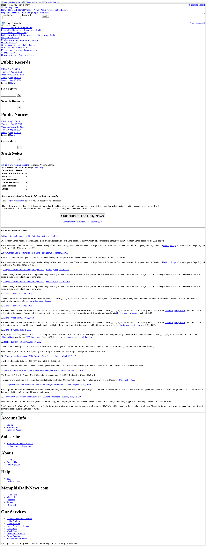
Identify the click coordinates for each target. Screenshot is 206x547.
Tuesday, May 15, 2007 (72, 397)
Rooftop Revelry (10, 342)
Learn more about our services (76, 222)
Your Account (13, 12)
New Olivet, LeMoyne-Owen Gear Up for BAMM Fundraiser (32, 397)
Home (4, 10)
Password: (26, 15)
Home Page (12, 495)
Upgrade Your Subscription (19, 446)
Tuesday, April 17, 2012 (30, 342)
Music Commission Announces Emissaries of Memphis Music (31, 370)
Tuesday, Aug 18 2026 (11, 77)
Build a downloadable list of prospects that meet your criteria (28, 35)
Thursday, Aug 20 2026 (11, 72)
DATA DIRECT (8, 42)
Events (6, 293)
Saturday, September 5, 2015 (45, 236)
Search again (40, 167)
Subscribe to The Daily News (20, 443)
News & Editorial (16, 10)
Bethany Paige (169, 245)
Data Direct (12, 528)
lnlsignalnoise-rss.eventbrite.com (77, 337)
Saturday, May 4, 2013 (21, 330)
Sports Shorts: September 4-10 (16, 236)
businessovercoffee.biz (127, 313)
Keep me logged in (12, 23)
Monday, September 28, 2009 (77, 384)
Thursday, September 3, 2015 (55, 253)
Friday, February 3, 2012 (72, 370)
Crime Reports (13, 536)
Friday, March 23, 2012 (65, 356)
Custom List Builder (16, 533)
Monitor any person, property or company (19, 40)
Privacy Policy (13, 465)
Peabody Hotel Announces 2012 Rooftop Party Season (28, 356)
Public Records (61, 10)
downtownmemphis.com (41, 301)
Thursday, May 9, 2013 (21, 306)
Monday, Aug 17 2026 (11, 80)
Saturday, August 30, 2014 (57, 269)
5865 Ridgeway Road (175, 310)
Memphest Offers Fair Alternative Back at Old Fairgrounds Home (33, 384)
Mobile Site (12, 497)
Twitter (10, 502)
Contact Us (26, 12)
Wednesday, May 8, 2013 (22, 318)
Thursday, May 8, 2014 (21, 293)
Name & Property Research (19, 526)
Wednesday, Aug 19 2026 (12, 75)
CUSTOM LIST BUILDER (13, 32)
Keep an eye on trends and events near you (20, 50)
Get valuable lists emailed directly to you (19, 45)
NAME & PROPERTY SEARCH (16, 27)
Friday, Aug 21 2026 (10, 69)
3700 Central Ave (126, 380)
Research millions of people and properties (20, 30)
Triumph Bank (7, 337)
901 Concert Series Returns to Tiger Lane (21, 253)
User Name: (8, 15)
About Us (11, 460)
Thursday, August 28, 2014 (58, 281)
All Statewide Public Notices (19, 518)
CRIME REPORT (9, 53)
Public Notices (46, 10)
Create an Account (15, 430)
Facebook (11, 500)
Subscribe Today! (196, 5)
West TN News (32, 10)
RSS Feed (11, 505)
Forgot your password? (197, 23)
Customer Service (14, 481)
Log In (35, 12)
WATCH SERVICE (10, 37)
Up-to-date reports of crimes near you (17, 55)
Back (12, 83)
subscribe (20, 201)
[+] (40, 30)
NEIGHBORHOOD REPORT (15, 47)
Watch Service (13, 531)
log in (10, 201)
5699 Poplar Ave (33, 337)
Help (3, 12)
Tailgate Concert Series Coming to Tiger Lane (23, 269)
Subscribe (44, 12)
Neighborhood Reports (17, 538)
